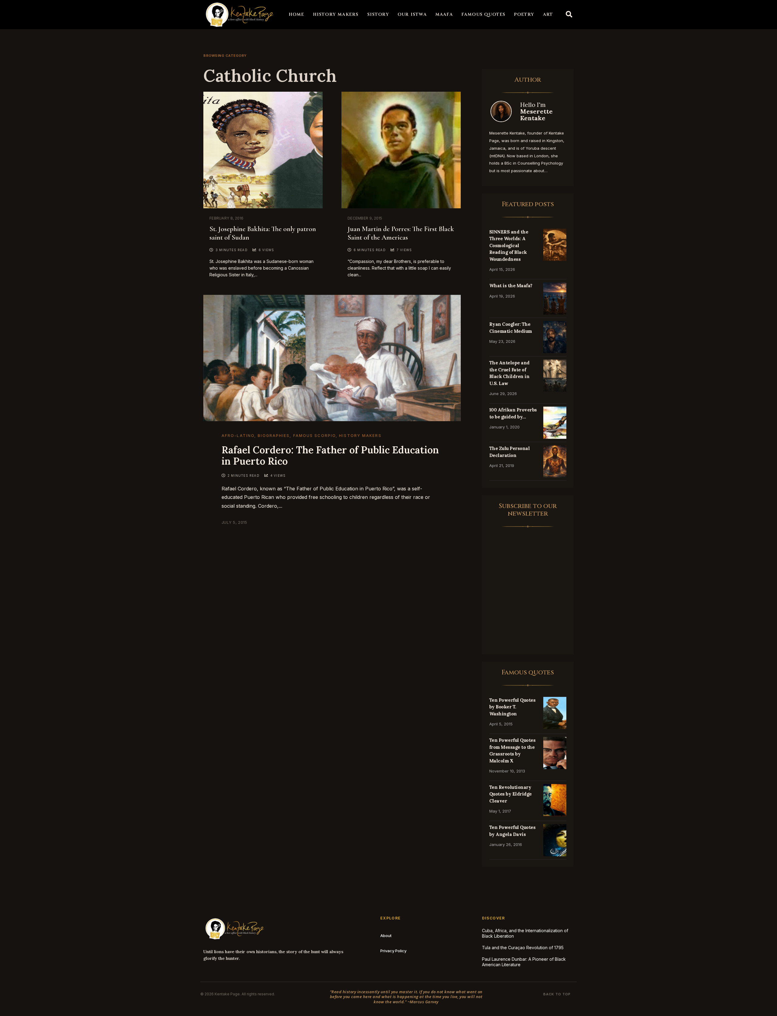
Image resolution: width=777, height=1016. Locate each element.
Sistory (378, 14)
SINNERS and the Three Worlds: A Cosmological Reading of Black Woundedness (508, 245)
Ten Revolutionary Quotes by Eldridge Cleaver (510, 794)
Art (548, 14)
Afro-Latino (238, 435)
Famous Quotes (483, 14)
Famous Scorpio (314, 435)
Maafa (444, 14)
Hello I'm (536, 111)
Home (296, 14)
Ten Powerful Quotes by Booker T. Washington (512, 707)
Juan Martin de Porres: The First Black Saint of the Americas (401, 233)
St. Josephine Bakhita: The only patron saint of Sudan (262, 233)
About (386, 935)
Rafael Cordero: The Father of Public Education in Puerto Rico (330, 455)
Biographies (274, 435)
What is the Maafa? (510, 285)
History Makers (336, 14)
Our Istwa (412, 14)
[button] (569, 14)
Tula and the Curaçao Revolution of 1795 (523, 947)
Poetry (524, 14)
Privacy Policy (393, 950)
